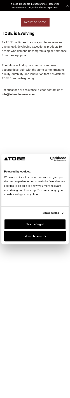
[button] (35, 5)
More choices (32, 236)
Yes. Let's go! (34, 224)
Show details (51, 212)
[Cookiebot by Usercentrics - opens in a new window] (50, 158)
